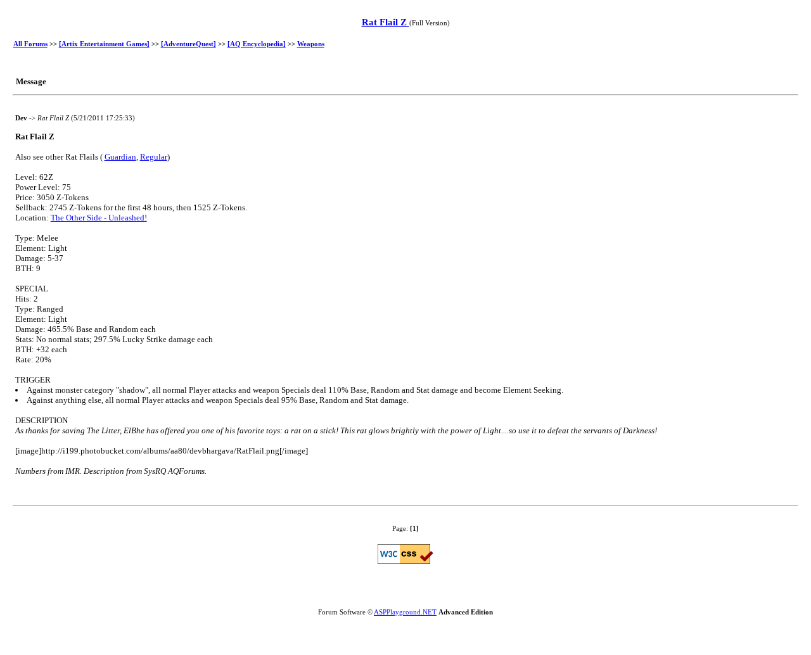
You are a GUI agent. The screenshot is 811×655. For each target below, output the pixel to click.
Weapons (310, 44)
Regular (153, 157)
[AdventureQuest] (188, 44)
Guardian (120, 157)
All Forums (30, 44)
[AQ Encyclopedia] (256, 44)
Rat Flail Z (385, 22)
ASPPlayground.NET (405, 612)
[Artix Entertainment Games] (104, 44)
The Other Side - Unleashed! (99, 217)
